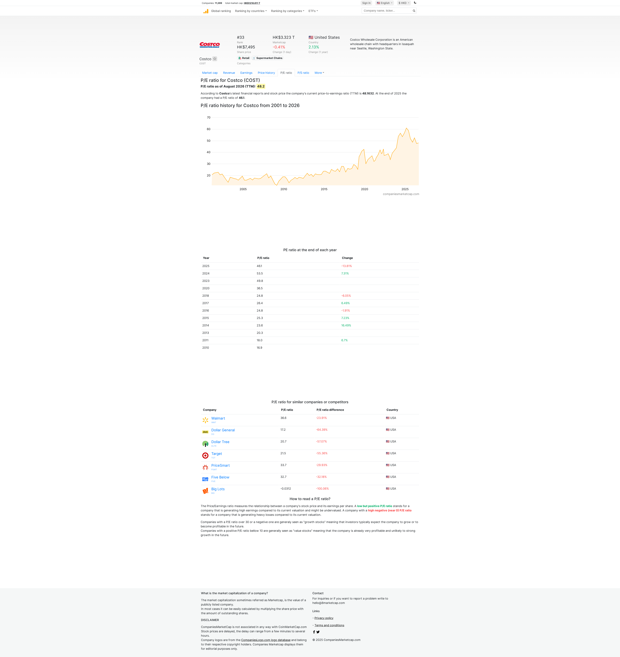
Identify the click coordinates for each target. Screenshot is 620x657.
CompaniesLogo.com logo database (265, 640)
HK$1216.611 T (252, 3)
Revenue (229, 72)
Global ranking (221, 11)
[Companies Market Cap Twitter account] (318, 632)
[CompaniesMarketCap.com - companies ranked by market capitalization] (205, 11)
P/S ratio (303, 72)
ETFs (312, 11)
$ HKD (403, 3)
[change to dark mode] (415, 3)
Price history (266, 72)
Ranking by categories (286, 11)
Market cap (210, 72)
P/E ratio (286, 72)
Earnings (246, 72)
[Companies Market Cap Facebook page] (314, 632)
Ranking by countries (249, 11)
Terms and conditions (329, 625)
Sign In (366, 3)
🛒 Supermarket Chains (267, 58)
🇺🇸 (383, 3)
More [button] (318, 72)
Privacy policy (324, 618)
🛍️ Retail (243, 58)
